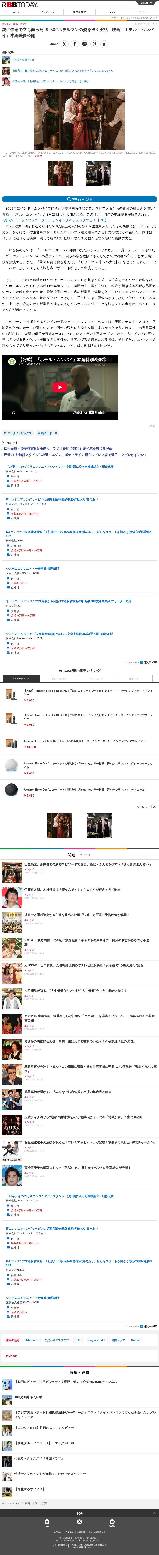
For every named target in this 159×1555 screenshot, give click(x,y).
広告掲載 (69, 1532)
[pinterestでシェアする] (94, 44)
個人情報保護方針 (97, 1532)
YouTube (112, 1526)
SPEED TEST (79, 12)
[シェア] (74, 44)
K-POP (135, 1340)
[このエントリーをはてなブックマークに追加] (104, 44)
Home (47, 1526)
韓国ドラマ (118, 1340)
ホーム (16, 12)
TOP (80, 1513)
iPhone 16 (31, 1340)
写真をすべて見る (82, 199)
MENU (144, 3)
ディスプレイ (96, 678)
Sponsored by (132, 662)
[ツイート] (65, 44)
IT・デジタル (48, 12)
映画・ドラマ (49, 433)
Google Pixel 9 (96, 1340)
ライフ (143, 12)
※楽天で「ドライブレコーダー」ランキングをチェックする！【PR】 (55, 220)
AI (79, 1340)
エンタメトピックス (19, 433)
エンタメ (111, 12)
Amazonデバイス (21, 678)
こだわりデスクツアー (58, 1340)
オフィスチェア (59, 678)
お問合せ (58, 1532)
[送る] (84, 44)
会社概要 (81, 1532)
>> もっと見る (146, 807)
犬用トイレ (134, 678)
